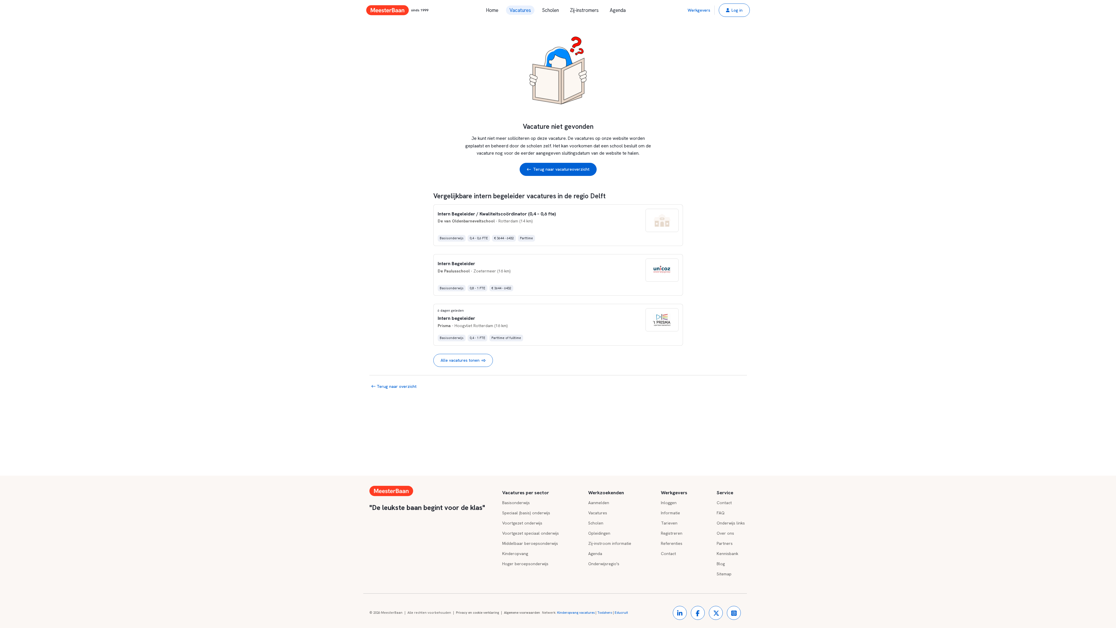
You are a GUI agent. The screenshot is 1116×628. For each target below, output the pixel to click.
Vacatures (520, 10)
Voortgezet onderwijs (522, 523)
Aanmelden (598, 502)
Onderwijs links (731, 523)
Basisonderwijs (516, 502)
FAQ (721, 512)
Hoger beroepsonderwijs (525, 563)
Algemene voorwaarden (522, 613)
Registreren (671, 533)
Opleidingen (599, 533)
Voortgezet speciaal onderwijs (530, 533)
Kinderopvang (515, 553)
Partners (725, 543)
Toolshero (604, 613)
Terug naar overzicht (395, 386)
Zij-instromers (584, 10)
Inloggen (669, 502)
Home (492, 10)
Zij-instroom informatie (609, 543)
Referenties (671, 543)
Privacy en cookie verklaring (477, 613)
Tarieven (669, 523)
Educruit (621, 613)
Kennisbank (727, 553)
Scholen (550, 10)
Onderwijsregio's (603, 563)
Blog (721, 563)
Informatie (670, 512)
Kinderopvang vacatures (576, 613)
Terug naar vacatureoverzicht (561, 169)
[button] (734, 10)
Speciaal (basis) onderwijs (526, 512)
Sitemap (724, 574)
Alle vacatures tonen (460, 360)
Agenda (618, 10)
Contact (668, 553)
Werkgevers (699, 10)
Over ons (725, 533)
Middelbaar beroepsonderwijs (530, 543)
